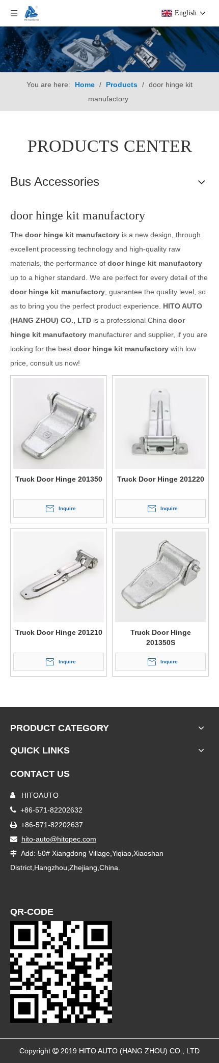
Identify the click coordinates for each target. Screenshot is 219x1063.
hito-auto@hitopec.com (58, 839)
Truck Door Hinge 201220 (160, 479)
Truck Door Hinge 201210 (58, 632)
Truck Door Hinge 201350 (58, 479)
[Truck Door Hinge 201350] (58, 422)
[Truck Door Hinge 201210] (58, 576)
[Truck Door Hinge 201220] (160, 422)
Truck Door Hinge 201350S (160, 637)
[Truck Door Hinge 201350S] (160, 576)
